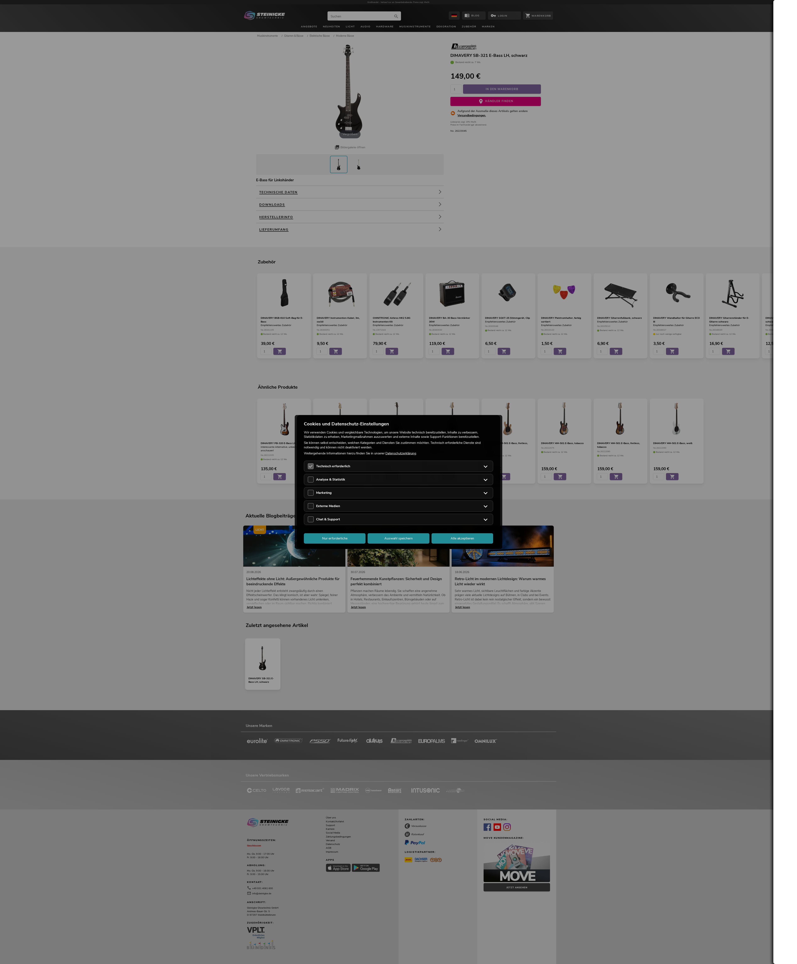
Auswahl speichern (398, 538)
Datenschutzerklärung (400, 453)
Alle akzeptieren (462, 538)
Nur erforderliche (334, 538)
